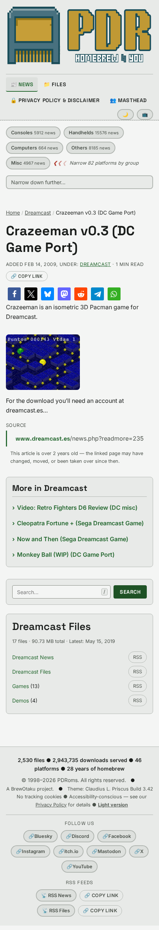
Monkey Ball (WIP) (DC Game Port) (66, 554)
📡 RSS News (56, 895)
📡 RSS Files (56, 910)
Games (20, 686)
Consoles (33, 132)
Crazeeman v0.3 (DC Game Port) (70, 239)
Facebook (116, 836)
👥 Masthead (128, 100)
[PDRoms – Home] (79, 35)
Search (130, 592)
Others (90, 148)
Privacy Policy (51, 805)
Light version (113, 805)
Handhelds (94, 132)
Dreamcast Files (31, 671)
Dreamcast (38, 212)
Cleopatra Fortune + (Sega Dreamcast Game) (80, 523)
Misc (28, 163)
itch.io (68, 851)
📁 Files (55, 84)
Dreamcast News (33, 657)
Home (13, 212)
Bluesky (40, 836)
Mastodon (106, 851)
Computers (34, 148)
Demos (20, 700)
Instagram (30, 851)
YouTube (79, 866)
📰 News (21, 84)
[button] (14, 293)
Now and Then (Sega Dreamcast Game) (72, 539)
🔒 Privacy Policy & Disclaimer (54, 100)
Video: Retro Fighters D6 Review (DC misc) (77, 507)
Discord (77, 836)
